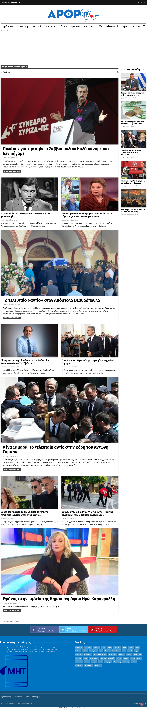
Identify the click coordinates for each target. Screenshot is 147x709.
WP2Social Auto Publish (65, 708)
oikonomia (97, 647)
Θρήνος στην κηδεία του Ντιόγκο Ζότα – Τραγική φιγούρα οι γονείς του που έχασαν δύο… (87, 513)
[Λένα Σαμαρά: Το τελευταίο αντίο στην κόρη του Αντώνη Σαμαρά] (59, 410)
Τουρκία (87, 662)
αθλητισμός (108, 662)
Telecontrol (112, 26)
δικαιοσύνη (117, 662)
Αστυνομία (117, 647)
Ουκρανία (78, 658)
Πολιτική (23, 26)
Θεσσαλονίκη (116, 651)
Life (100, 26)
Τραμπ (94, 662)
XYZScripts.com (83, 708)
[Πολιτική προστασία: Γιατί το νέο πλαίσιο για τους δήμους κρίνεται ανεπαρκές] (133, 198)
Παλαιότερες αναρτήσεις (10, 621)
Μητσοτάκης (112, 654)
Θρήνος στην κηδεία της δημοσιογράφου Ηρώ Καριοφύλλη (59, 598)
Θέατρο (107, 651)
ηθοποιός (126, 662)
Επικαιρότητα (93, 651)
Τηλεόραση (78, 662)
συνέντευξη (98, 665)
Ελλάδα (85, 651)
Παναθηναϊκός (94, 658)
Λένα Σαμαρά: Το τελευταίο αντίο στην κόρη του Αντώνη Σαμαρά (55, 450)
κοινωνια (134, 662)
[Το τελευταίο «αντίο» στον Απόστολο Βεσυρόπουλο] (59, 263)
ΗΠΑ (101, 651)
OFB (145, 703)
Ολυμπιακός (137, 654)
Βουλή (131, 647)
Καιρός (136, 651)
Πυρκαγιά (111, 658)
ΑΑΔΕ (103, 647)
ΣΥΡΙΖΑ (133, 658)
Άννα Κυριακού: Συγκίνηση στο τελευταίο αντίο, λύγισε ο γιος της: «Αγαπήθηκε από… (86, 215)
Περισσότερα (128, 26)
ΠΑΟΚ (85, 658)
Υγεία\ (100, 662)
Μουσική (121, 654)
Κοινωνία (51, 26)
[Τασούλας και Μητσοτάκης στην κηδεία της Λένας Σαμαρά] (89, 341)
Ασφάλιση (89, 26)
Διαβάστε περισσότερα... (12, 171)
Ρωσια (126, 658)
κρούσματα (78, 665)
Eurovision (88, 647)
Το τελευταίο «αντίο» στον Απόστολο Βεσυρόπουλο (51, 300)
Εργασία (75, 26)
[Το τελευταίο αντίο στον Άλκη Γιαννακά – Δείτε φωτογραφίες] (29, 194)
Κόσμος (63, 26)
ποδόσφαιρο (88, 665)
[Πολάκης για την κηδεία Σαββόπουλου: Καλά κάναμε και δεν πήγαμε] (59, 111)
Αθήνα (109, 647)
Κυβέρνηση (87, 654)
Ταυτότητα (18, 697)
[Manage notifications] (142, 704)
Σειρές (139, 658)
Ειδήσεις (77, 651)
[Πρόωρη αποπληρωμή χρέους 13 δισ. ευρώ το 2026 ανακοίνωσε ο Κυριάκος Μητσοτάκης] (133, 82)
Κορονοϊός (78, 654)
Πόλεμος (119, 658)
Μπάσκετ (129, 654)
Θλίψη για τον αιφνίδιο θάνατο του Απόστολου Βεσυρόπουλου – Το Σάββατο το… (25, 362)
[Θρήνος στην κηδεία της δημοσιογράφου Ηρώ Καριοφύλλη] (59, 561)
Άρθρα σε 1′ (9, 26)
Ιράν (124, 651)
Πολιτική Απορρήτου (32, 697)
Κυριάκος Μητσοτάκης (100, 654)
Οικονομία (37, 26)
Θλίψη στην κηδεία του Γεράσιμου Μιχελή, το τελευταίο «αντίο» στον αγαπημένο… (24, 513)
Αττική (124, 647)
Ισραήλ (130, 651)
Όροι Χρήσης (6, 697)
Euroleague (78, 647)
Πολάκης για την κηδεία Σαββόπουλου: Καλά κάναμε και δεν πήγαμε (56, 151)
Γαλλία (137, 647)
